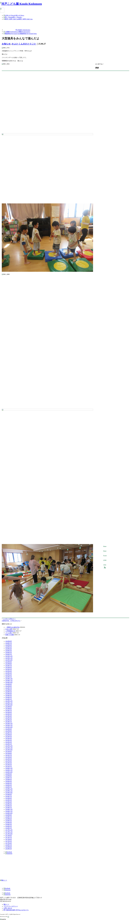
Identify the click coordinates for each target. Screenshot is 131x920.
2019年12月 (8, 789)
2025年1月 (8, 677)
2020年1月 (8, 787)
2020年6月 (8, 779)
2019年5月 (8, 800)
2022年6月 (8, 734)
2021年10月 (8, 749)
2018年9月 (8, 815)
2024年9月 (8, 684)
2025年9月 (8, 662)
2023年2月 (8, 719)
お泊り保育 (8, 629)
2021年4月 (8, 761)
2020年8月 (8, 776)
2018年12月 (8, 809)
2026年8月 (8, 641)
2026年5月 (8, 647)
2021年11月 (8, 748)
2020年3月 (8, 783)
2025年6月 (8, 667)
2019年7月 (8, 796)
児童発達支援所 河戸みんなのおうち (17, 910)
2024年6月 (8, 690)
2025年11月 (8, 658)
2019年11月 (8, 791)
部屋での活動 (9, 634)
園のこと (6, 904)
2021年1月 (8, 766)
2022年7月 (8, 733)
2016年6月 (8, 847)
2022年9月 (8, 729)
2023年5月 (8, 714)
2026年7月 (8, 643)
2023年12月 (8, 701)
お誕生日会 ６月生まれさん (11, 620)
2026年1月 (8, 654)
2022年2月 (8, 742)
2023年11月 (8, 703)
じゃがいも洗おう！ (9, 619)
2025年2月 (8, 675)
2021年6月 (8, 757)
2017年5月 (8, 841)
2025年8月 (8, 663)
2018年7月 (8, 817)
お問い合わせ (8, 908)
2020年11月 (8, 770)
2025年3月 (8, 673)
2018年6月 (8, 819)
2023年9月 (8, 706)
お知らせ (6, 44)
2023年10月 (8, 705)
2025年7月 (8, 665)
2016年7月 (8, 845)
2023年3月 (8, 718)
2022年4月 (8, 738)
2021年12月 (8, 746)
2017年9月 (8, 835)
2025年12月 (8, 656)
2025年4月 (8, 671)
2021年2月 (8, 764)
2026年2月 (8, 652)
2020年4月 (8, 781)
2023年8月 (8, 708)
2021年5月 (8, 759)
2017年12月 (8, 830)
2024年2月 (8, 697)
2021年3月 (8, 762)
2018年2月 (8, 826)
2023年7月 (8, 710)
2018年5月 (8, 820)
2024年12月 (8, 678)
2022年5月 (8, 736)
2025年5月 (8, 669)
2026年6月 (8, 645)
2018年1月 (8, 828)
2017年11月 (8, 832)
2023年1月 (8, 721)
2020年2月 (8, 785)
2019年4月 (8, 802)
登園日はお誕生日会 (12, 627)
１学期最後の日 (10, 631)
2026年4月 (8, 648)
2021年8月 (8, 753)
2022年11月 (8, 725)
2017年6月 (8, 839)
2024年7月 (8, 688)
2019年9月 (8, 794)
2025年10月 (8, 660)
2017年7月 (8, 837)
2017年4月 (8, 843)
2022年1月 (8, 744)
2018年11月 (8, 811)
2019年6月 (8, 798)
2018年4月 (8, 822)
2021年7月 (8, 755)
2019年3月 (8, 804)
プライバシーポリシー (11, 906)
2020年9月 (8, 774)
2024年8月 (8, 686)
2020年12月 (8, 768)
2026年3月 (8, 650)
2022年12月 (8, 723)
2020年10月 (8, 772)
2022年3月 (8, 740)
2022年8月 (8, 731)
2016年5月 (8, 848)
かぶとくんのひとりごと (24, 44)
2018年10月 (8, 813)
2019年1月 (8, 807)
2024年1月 (8, 699)
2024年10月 (8, 682)
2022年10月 (8, 727)
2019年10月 (8, 792)
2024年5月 (8, 691)
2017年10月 (8, 833)
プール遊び (8, 633)
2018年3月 (8, 824)
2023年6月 (8, 712)
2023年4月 (8, 716)
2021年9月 (8, 751)
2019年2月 (8, 805)
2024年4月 (8, 693)
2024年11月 (8, 680)
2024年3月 (8, 695)
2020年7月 (8, 777)
